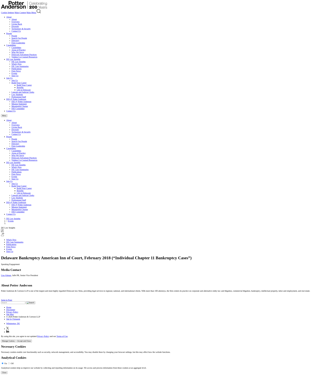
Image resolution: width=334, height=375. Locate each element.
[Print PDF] (2, 231)
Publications (16, 69)
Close (4, 373)
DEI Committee (18, 109)
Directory (15, 40)
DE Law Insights (13, 59)
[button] (2, 235)
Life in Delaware (24, 90)
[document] (167, 359)
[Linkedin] (7, 332)
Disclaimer (10, 310)
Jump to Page (6, 300)
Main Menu (31, 12)
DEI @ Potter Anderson (16, 99)
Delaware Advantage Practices (24, 54)
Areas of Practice (18, 50)
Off (12, 363)
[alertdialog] (167, 359)
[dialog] (167, 338)
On (5, 363)
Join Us (9, 78)
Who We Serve (17, 52)
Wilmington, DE (13, 323)
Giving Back (16, 24)
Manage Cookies (8, 341)
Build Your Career (18, 83)
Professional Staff (18, 97)
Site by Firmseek (13, 319)
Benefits (20, 87)
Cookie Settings (7, 12)
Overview (15, 22)
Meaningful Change (19, 106)
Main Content (20, 12)
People (9, 33)
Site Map (10, 314)
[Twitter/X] (7, 329)
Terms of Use (62, 336)
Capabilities (11, 45)
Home (8, 307)
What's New (16, 64)
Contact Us (16, 31)
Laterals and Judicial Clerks (22, 92)
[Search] (39, 12)
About (8, 17)
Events (14, 73)
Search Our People (19, 38)
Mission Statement (19, 104)
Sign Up (14, 76)
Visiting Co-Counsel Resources (24, 57)
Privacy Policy (12, 312)
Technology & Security (21, 29)
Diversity (15, 26)
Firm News (16, 71)
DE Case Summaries (20, 66)
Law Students (17, 94)
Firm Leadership (18, 43)
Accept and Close (24, 341)
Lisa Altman (6, 275)
